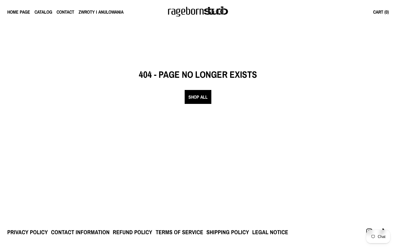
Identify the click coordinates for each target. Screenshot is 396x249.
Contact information (80, 232)
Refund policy (132, 232)
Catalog (43, 12)
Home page (18, 12)
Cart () (381, 12)
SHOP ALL (198, 97)
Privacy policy (27, 232)
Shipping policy (227, 232)
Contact (65, 12)
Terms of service (179, 232)
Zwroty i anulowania (101, 12)
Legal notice (270, 232)
